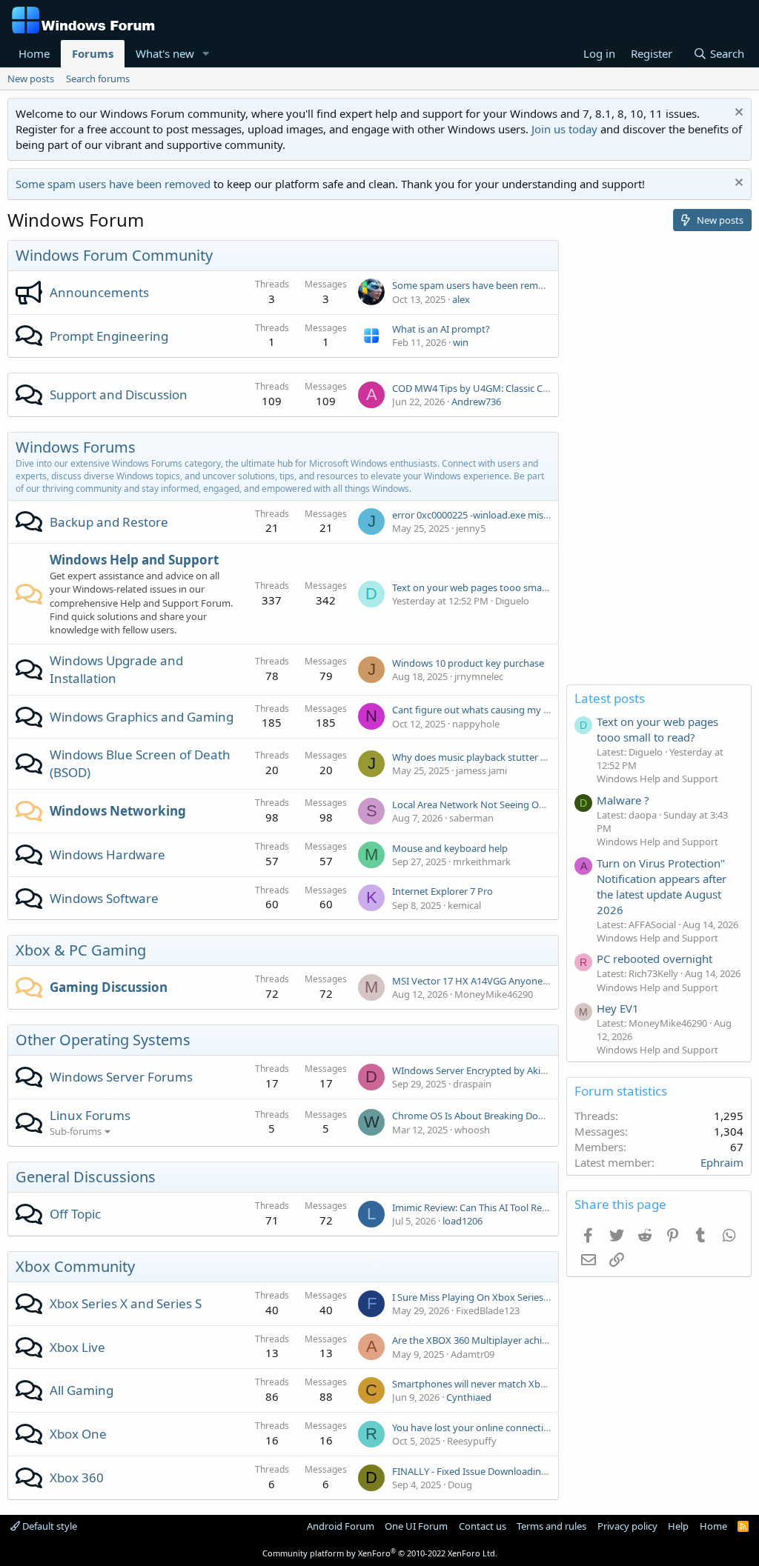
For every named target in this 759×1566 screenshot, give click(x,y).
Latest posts (609, 698)
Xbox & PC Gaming (81, 950)
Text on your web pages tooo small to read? (488, 587)
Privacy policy (627, 1526)
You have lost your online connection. (474, 1427)
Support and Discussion (119, 394)
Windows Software (104, 898)
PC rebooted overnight (654, 958)
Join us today (564, 128)
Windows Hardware (107, 854)
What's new (165, 53)
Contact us (482, 1526)
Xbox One (78, 1433)
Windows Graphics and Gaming (141, 716)
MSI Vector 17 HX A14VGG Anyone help (478, 980)
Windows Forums (76, 447)
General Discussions (86, 1177)
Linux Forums (90, 1115)
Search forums (98, 78)
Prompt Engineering (109, 335)
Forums (92, 53)
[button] (206, 53)
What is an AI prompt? (441, 329)
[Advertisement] (659, 462)
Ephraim (721, 1162)
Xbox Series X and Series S (126, 1303)
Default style (48, 1526)
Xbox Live (77, 1347)
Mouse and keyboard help (450, 848)
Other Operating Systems (103, 1040)
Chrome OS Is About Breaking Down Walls (484, 1115)
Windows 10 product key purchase (468, 663)
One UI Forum (416, 1526)
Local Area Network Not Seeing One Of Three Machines (513, 804)
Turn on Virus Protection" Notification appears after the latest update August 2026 (661, 886)
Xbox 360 (77, 1477)
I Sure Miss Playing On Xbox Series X (471, 1297)
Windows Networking (118, 810)
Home (34, 53)
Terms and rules (551, 1526)
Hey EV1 (618, 1008)
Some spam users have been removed (113, 183)
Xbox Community (75, 1266)
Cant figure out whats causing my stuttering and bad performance (539, 709)
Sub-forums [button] (76, 1131)
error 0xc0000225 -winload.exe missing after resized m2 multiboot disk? (549, 515)
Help (678, 1526)
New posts (30, 78)
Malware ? (623, 800)
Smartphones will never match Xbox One (482, 1383)
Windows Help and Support (134, 559)
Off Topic (75, 1213)
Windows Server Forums (121, 1076)
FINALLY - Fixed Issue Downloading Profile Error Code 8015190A (532, 1471)
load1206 (463, 1220)
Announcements (99, 292)
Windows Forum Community (114, 255)
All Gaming (81, 1390)
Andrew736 (476, 401)
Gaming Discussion (109, 987)
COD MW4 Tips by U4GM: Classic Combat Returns (500, 388)
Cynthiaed (468, 1397)
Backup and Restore (109, 521)
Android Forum (340, 1526)
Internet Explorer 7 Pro (442, 891)
